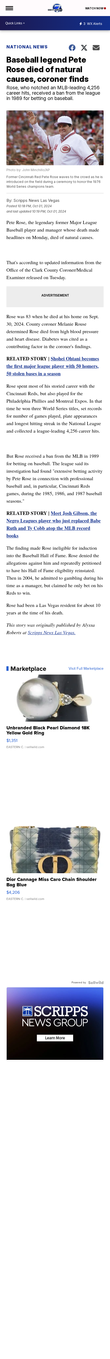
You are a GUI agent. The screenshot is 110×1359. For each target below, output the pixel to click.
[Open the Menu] (9, 8)
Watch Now (94, 8)
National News (27, 46)
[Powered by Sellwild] (96, 982)
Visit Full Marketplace (86, 669)
